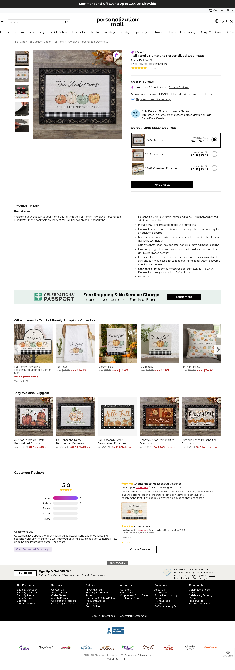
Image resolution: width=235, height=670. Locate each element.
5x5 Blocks (147, 366)
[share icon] (116, 55)
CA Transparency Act (166, 606)
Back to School (58, 32)
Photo (95, 32)
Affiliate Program (60, 598)
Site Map (22, 600)
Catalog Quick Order (63, 603)
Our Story (125, 589)
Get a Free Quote (153, 118)
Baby (41, 32)
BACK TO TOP (117, 563)
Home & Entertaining (182, 32)
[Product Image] (77, 95)
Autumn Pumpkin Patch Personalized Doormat (29, 441)
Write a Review (139, 549)
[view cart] (232, 21)
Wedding (109, 32)
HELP (125, 658)
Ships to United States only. (153, 99)
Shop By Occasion (27, 589)
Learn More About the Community (194, 577)
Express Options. (179, 87)
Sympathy (141, 32)
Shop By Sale (24, 598)
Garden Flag (106, 366)
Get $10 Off (25, 573)
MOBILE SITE (114, 658)
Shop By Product (26, 595)
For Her (4, 32)
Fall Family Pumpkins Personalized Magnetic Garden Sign (32, 369)
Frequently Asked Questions (95, 602)
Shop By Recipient (27, 592)
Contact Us (57, 589)
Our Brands (160, 592)
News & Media (162, 600)
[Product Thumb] (21, 58)
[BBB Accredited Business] (115, 633)
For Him (19, 32)
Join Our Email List (61, 592)
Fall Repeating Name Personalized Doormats (70, 441)
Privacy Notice (99, 575)
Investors (159, 603)
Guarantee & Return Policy (100, 598)
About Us (159, 589)
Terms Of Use (93, 606)
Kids (31, 32)
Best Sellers (79, 32)
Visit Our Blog (127, 592)
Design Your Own (210, 32)
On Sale (230, 32)
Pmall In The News (130, 598)
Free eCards (196, 600)
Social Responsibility (165, 595)
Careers (158, 598)
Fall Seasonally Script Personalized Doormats (112, 441)
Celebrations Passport (63, 600)
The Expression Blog (200, 603)
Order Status (58, 595)
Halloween (158, 32)
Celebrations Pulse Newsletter (199, 591)
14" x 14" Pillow (191, 366)
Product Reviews (26, 603)
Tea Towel (62, 366)
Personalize (162, 184)
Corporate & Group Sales (134, 595)
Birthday (125, 32)
